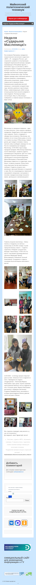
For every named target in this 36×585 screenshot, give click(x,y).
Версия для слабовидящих (18, 18)
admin (23, 49)
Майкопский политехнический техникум (18, 7)
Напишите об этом (10, 496)
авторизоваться (18, 471)
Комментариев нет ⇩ (9, 51)
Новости (29, 454)
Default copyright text (10, 581)
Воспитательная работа (15, 31)
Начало (6, 31)
